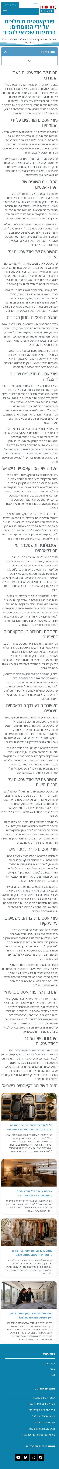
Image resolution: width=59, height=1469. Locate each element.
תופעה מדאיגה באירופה (43, 1416)
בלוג (46, 39)
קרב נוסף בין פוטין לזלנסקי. (41, 1410)
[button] (35, 4)
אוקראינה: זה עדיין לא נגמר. (41, 1403)
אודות (52, 1369)
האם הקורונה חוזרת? (45, 1422)
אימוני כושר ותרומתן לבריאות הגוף (38, 1434)
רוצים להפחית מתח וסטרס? (41, 1428)
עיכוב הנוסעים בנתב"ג (44, 1397)
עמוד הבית (49, 1363)
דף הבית (53, 39)
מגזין (52, 1374)
